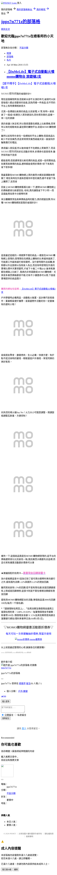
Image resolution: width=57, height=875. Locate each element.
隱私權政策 (49, 834)
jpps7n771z (6, 668)
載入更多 (5, 701)
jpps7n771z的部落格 (20, 21)
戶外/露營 (23, 691)
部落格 (10, 56)
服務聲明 (29, 836)
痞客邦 (22, 683)
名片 (9, 60)
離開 (16, 869)
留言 (28, 683)
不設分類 (23, 48)
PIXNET (13, 834)
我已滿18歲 (6, 869)
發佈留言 (5, 718)
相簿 (9, 53)
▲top (3, 696)
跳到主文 (5, 29)
